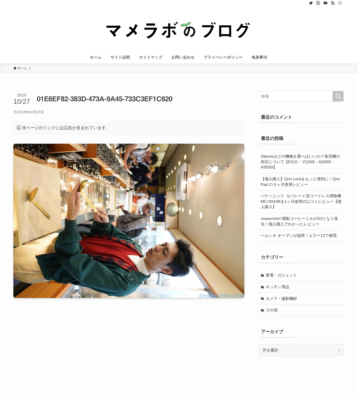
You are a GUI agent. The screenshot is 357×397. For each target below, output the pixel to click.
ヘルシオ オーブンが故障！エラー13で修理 (299, 235)
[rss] (332, 3)
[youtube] (325, 3)
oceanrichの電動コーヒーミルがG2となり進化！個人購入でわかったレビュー (299, 221)
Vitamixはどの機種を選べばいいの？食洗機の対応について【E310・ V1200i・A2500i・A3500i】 (300, 161)
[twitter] (311, 3)
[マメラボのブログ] (178, 29)
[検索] (340, 3)
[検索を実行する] (338, 96)
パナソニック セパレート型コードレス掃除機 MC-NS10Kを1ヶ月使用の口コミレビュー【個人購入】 (302, 201)
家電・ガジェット (281, 275)
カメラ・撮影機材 (281, 298)
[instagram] (318, 3)
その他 (272, 310)
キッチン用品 (277, 287)
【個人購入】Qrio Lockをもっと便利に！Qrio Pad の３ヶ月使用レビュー (300, 182)
